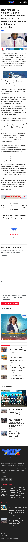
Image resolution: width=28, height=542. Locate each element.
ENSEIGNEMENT (14, 490)
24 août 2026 (5, 405)
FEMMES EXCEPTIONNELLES (15, 495)
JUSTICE (12, 497)
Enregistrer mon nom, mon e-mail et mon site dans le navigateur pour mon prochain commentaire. (14, 297)
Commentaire (5, 255)
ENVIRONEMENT (14, 492)
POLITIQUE (22, 489)
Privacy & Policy (4, 535)
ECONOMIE (4, 499)
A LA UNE (3, 487)
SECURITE (22, 493)
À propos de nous (15, 533)
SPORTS (21, 497)
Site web (3, 288)
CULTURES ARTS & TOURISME (4, 496)
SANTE (21, 491)
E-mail (3, 282)
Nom (3, 275)
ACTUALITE (7, 7)
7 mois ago (16, 30)
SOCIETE (21, 495)
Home (2, 7)
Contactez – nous (5, 533)
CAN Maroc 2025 (4, 492)
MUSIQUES (22, 487)
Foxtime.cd (8, 30)
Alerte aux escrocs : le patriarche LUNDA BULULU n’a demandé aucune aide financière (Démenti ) (17, 349)
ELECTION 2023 (13, 488)
